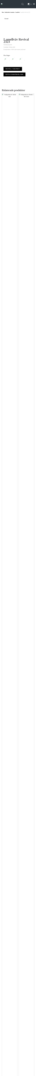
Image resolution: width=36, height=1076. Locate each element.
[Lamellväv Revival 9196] (15, 60)
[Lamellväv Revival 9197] (22, 60)
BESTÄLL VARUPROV (13, 69)
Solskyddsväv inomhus (10, 12)
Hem (3, 12)
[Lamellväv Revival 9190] (7, 60)
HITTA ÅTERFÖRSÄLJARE (14, 74)
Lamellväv (17, 12)
